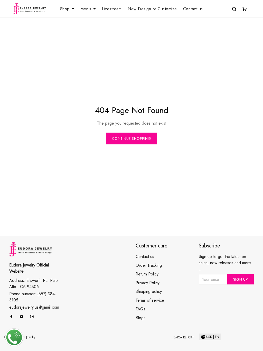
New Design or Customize (152, 9)
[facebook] (12, 316)
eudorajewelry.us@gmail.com (34, 307)
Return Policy (147, 274)
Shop (65, 9)
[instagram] (33, 316)
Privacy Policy (147, 283)
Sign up (240, 279)
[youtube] (23, 316)
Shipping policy (149, 291)
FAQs (140, 309)
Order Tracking (149, 265)
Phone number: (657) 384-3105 (32, 297)
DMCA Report (183, 337)
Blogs (140, 318)
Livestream (111, 9)
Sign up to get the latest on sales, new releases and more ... (225, 263)
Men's (85, 9)
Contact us (193, 9)
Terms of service (150, 300)
